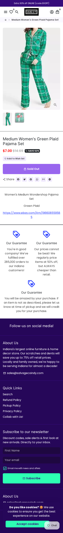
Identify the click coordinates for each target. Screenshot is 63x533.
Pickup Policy (12, 406)
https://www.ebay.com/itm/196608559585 (31, 215)
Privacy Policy (12, 411)
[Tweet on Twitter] (24, 179)
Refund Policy (12, 400)
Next (57, 69)
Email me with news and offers (24, 468)
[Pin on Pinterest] (30, 179)
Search (8, 394)
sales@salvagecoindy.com (23, 373)
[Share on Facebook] (18, 179)
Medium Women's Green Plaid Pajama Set (35, 19)
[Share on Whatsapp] (37, 179)
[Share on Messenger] (49, 179)
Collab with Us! (13, 417)
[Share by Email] (43, 179)
